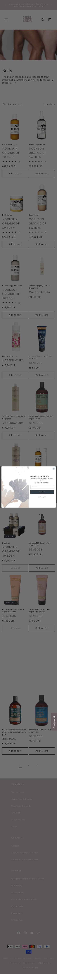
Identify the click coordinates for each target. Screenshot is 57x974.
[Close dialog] (54, 468)
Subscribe (42, 491)
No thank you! (42, 497)
